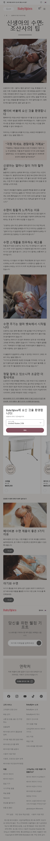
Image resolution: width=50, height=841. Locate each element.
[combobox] (25, 422)
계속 (24, 430)
